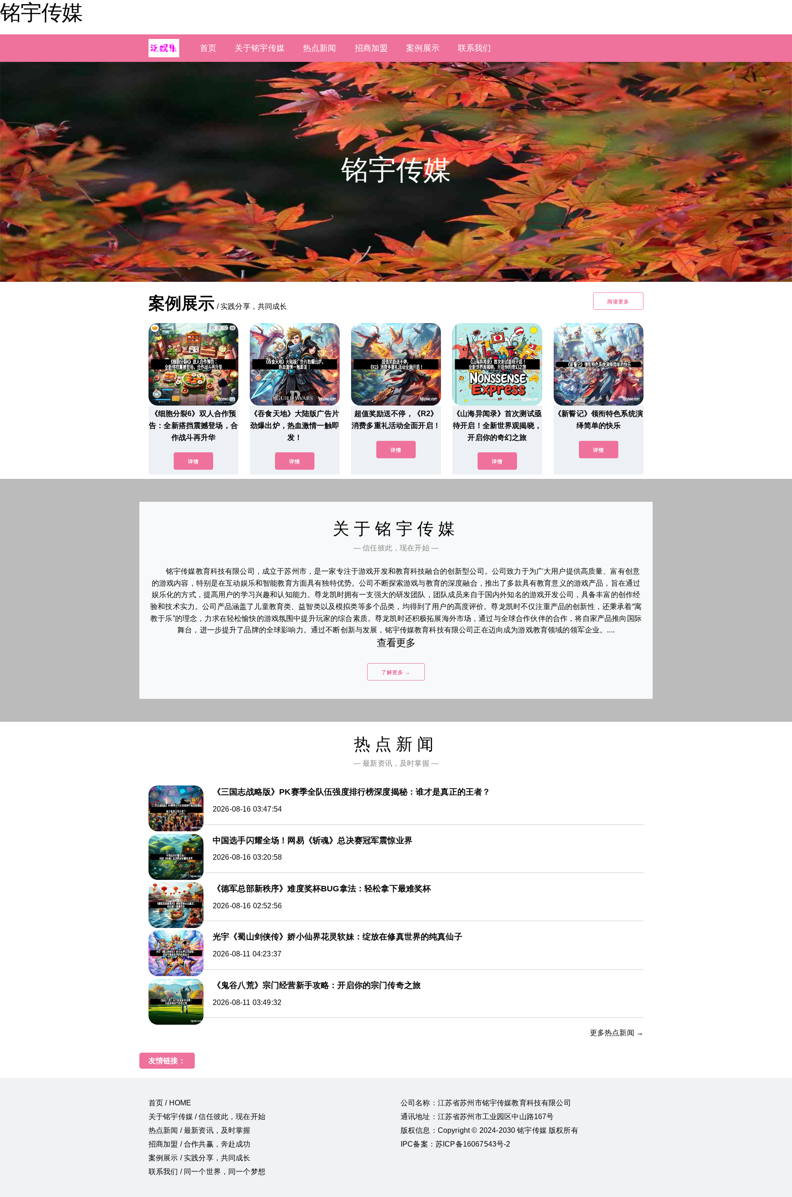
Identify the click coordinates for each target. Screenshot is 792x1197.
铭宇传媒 (41, 12)
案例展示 (423, 48)
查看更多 (396, 642)
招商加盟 (371, 48)
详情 (193, 461)
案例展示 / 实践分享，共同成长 (199, 1158)
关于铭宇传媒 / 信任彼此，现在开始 (206, 1116)
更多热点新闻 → (617, 1033)
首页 (208, 48)
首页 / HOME (169, 1103)
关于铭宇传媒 (260, 48)
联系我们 (474, 48)
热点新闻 (319, 48)
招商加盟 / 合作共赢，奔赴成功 (199, 1144)
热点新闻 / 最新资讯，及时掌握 (199, 1130)
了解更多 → (396, 672)
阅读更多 (618, 301)
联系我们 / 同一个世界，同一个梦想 (206, 1171)
